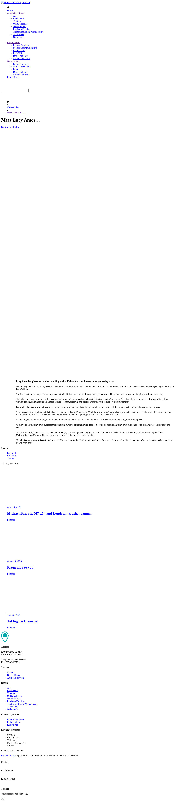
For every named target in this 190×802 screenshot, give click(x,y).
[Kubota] (15, 2)
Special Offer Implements (25, 48)
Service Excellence (22, 66)
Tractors (17, 21)
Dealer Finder (13, 675)
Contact (10, 672)
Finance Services (21, 45)
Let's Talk (17, 53)
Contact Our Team (21, 58)
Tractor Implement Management (28, 31)
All (14, 15)
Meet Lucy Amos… (16, 112)
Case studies (13, 107)
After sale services (15, 677)
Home (10, 10)
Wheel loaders (19, 26)
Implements (18, 18)
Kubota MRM (13, 722)
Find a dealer (13, 77)
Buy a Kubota (13, 42)
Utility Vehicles (20, 23)
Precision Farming (21, 29)
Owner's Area (13, 61)
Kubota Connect (20, 64)
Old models (18, 37)
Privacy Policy (8, 755)
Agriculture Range (15, 13)
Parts (15, 69)
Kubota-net (12, 724)
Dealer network (20, 56)
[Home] (8, 102)
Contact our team (21, 74)
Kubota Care (19, 50)
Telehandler (18, 34)
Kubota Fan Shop (15, 719)
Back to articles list (10, 127)
